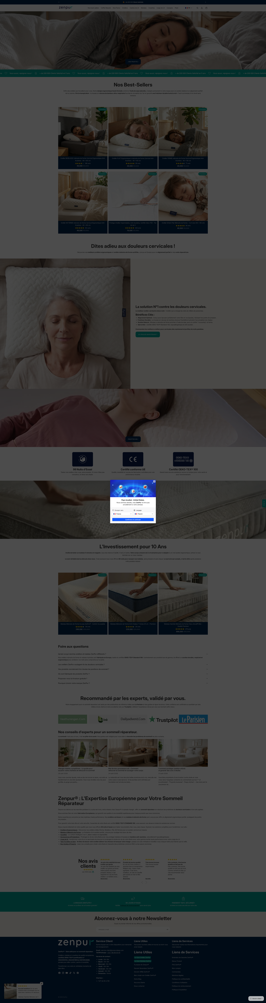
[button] (122, 514)
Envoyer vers (119, 510)
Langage (139, 510)
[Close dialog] (154, 481)
